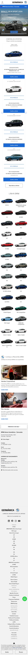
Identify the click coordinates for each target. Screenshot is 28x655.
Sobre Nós (14, 611)
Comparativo (14, 636)
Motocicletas (14, 606)
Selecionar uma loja (13, 426)
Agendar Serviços (14, 593)
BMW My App (14, 603)
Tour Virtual (14, 607)
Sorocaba (14, 632)
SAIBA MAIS (4, 390)
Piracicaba (14, 634)
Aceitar (7, 652)
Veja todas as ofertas (14, 185)
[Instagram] (15, 521)
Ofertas (14, 587)
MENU (2, 3)
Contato (14, 613)
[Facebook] (12, 521)
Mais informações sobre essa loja (10, 470)
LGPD (14, 622)
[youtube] (19, 521)
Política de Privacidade (14, 618)
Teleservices (14, 601)
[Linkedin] (9, 521)
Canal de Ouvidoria (14, 628)
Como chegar (6, 439)
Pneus (14, 597)
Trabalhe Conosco (14, 615)
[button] (2, 22)
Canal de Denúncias (14, 626)
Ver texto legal (14, 32)
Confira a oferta (14, 76)
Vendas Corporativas (14, 589)
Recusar (21, 652)
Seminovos (14, 585)
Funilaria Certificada (14, 595)
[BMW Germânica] (19, 2)
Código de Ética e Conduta (14, 624)
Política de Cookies (14, 620)
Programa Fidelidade (14, 599)
